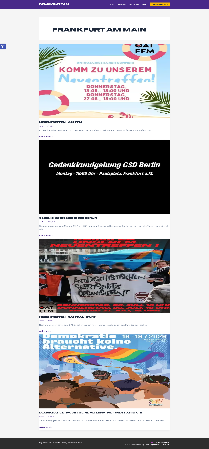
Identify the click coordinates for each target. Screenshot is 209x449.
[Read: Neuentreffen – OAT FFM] (104, 79)
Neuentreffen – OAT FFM (60, 122)
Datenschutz (54, 443)
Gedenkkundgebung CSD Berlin (68, 218)
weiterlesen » (46, 136)
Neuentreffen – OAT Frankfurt (67, 317)
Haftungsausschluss (69, 443)
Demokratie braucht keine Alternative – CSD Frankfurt (91, 413)
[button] (3, 46)
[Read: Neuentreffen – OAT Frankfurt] (104, 274)
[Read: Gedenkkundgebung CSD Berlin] (104, 175)
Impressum (43, 443)
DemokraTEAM (54, 4)
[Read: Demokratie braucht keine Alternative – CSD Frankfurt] (104, 370)
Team (80, 443)
